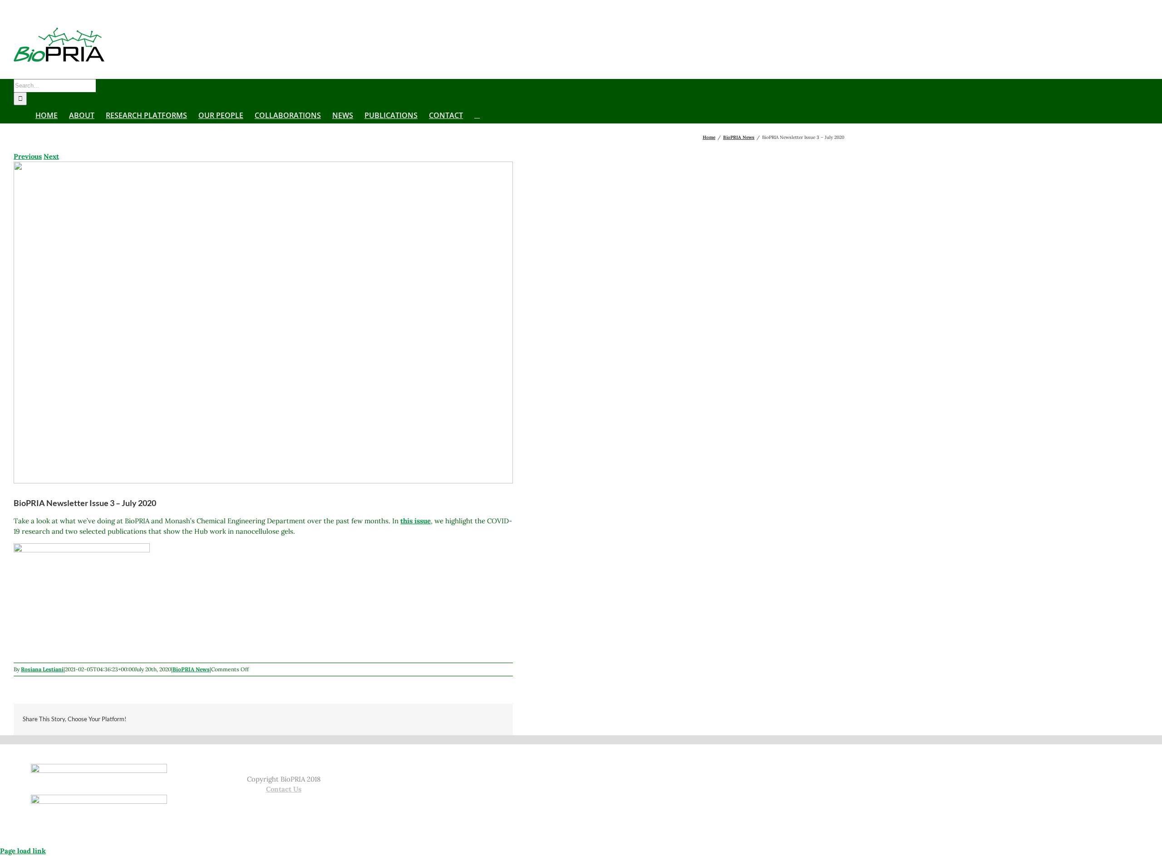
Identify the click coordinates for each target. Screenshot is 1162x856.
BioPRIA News (191, 669)
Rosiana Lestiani (42, 669)
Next (51, 156)
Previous (28, 156)
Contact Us (283, 789)
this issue (415, 521)
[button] (477, 114)
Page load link (23, 850)
